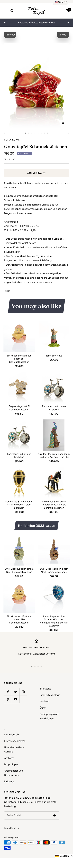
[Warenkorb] (67, 10)
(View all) (50, 526)
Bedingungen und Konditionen (50, 716)
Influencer (9, 781)
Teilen (7, 290)
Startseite (45, 688)
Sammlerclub (11, 734)
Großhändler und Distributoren (13, 773)
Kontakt (44, 701)
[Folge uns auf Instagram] (23, 692)
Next (63, 34)
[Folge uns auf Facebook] (8, 692)
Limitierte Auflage (50, 695)
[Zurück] (5, 133)
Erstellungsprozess (14, 740)
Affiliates (9, 758)
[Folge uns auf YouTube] (15, 699)
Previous (10, 34)
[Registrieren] (54, 815)
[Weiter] (67, 133)
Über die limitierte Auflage (14, 749)
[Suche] (12, 10)
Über (42, 707)
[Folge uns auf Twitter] (15, 692)
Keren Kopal (12, 140)
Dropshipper (11, 764)
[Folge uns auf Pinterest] (8, 699)
